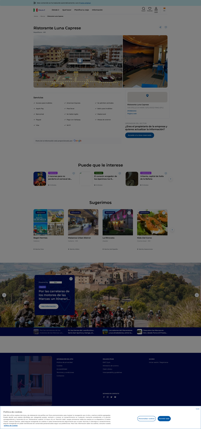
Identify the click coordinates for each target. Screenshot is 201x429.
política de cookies (11, 425)
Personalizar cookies (147, 419)
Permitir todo (164, 419)
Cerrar (197, 408)
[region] (100, 417)
